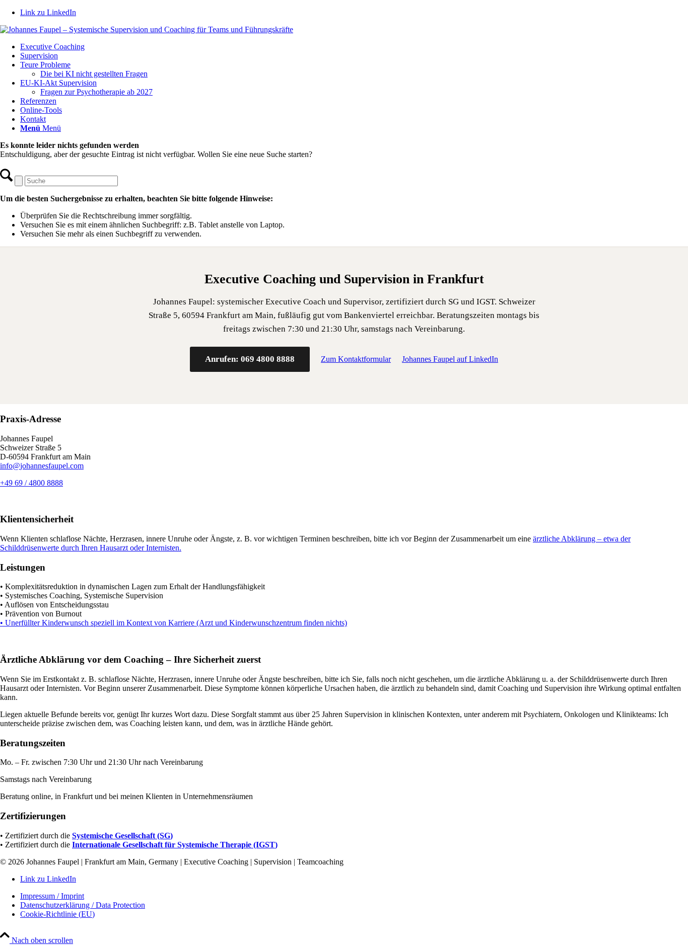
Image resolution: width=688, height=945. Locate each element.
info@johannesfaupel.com (42, 465)
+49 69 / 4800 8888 (31, 483)
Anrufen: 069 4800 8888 (250, 359)
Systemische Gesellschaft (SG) (122, 835)
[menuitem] (354, 46)
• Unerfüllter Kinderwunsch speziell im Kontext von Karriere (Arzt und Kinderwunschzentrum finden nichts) (173, 622)
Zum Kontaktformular (356, 359)
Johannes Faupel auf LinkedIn (450, 359)
